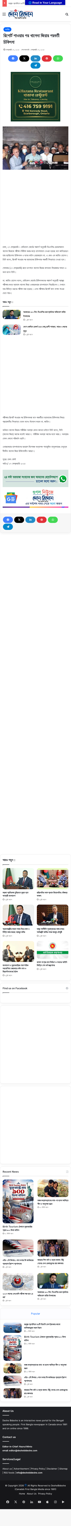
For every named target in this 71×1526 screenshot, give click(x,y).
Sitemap (63, 1468)
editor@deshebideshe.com (23, 1450)
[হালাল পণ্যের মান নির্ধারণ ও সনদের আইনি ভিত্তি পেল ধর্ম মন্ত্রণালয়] (52, 950)
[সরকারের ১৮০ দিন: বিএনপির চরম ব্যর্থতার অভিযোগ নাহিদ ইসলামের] (12, 314)
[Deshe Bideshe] (20, 14)
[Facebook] (13, 58)
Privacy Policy (38, 1468)
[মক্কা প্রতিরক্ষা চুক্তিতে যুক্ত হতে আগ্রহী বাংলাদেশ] (18, 878)
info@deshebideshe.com (29, 1472)
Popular (35, 1313)
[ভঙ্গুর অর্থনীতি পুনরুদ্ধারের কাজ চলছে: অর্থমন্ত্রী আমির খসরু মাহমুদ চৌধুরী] (52, 915)
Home (22, 1493)
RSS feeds (9, 1472)
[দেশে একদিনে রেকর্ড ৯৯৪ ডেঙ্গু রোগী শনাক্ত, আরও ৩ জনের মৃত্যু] (12, 329)
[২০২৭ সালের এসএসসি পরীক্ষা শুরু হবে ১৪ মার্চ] (18, 1281)
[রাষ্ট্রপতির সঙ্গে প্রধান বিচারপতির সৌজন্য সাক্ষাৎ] (52, 878)
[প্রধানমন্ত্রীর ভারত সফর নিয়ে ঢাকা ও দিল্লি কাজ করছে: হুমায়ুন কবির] (18, 915)
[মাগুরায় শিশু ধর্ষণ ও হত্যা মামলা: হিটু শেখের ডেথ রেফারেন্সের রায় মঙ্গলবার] (52, 1248)
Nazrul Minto (25, 1446)
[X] (24, 58)
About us (7, 1468)
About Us (31, 1493)
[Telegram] (35, 65)
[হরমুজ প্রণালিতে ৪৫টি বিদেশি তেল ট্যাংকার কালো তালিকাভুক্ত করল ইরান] (12, 1328)
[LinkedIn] (35, 58)
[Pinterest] (47, 58)
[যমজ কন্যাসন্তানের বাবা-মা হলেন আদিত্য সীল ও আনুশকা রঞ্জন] (52, 1188)
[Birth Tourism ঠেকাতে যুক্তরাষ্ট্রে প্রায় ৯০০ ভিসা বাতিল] (18, 1201)
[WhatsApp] (58, 58)
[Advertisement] (35, 209)
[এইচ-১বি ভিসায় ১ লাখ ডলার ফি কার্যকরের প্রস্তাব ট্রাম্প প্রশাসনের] (18, 1248)
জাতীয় (7, 29)
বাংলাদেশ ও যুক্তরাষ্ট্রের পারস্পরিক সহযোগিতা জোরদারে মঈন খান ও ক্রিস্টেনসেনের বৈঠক (15, 968)
